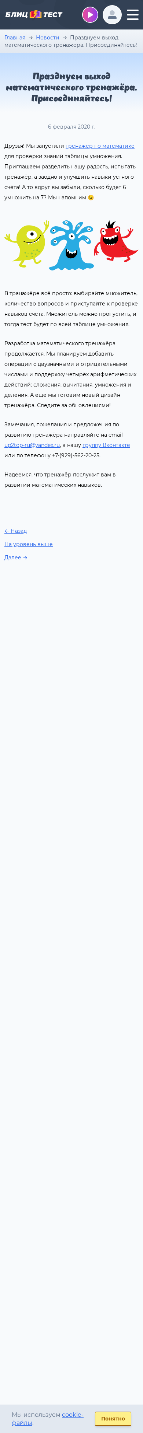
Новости (47, 37)
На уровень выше (28, 544)
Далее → (15, 557)
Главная (14, 37)
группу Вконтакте (106, 445)
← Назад (15, 531)
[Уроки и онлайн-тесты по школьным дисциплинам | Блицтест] (33, 15)
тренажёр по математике (100, 146)
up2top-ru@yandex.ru (32, 445)
